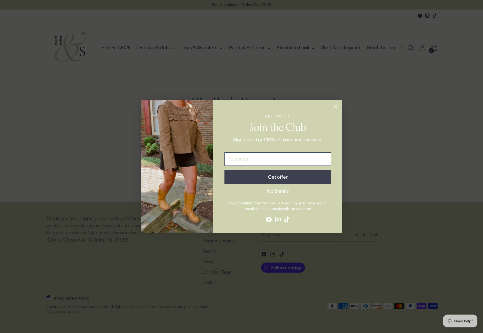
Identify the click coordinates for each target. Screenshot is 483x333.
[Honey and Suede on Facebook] (269, 220)
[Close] (335, 106)
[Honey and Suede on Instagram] (277, 220)
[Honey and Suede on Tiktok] (286, 220)
